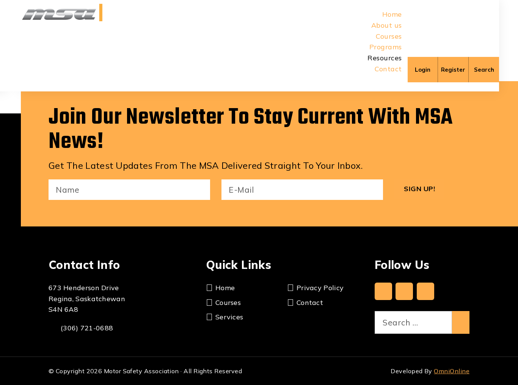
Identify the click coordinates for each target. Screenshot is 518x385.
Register (453, 69)
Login (422, 69)
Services (229, 317)
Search (484, 69)
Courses (389, 36)
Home (392, 14)
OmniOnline (451, 371)
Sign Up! (419, 188)
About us (386, 25)
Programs (385, 46)
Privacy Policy (320, 287)
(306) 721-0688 (87, 328)
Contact (388, 68)
